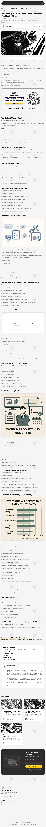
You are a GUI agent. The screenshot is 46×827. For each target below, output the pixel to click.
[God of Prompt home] (3, 3)
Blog (2, 8)
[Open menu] (42, 3)
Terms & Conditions (34, 824)
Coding (6, 8)
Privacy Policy (26, 824)
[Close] (43, 404)
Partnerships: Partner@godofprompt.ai (15, 824)
